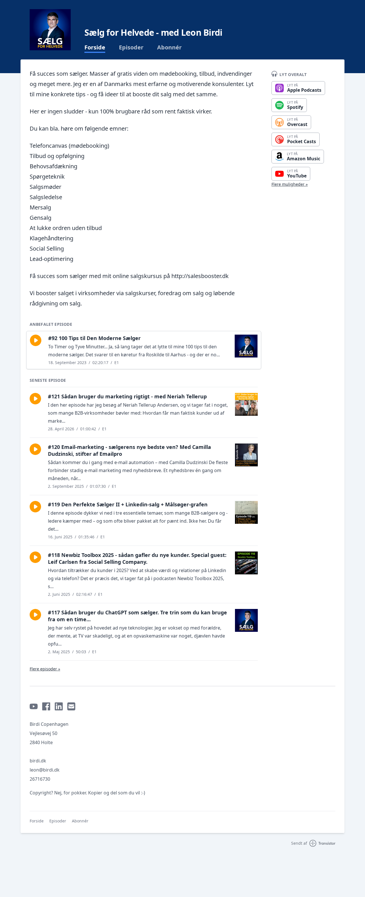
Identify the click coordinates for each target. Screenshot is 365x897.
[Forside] (50, 29)
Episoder (131, 47)
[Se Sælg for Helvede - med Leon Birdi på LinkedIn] (59, 706)
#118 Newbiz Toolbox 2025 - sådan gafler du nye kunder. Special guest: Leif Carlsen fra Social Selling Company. (137, 558)
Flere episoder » (45, 669)
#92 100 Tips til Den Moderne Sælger (94, 338)
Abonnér (169, 47)
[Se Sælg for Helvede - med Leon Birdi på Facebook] (46, 706)
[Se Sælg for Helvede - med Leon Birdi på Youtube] (34, 706)
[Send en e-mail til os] (71, 706)
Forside (94, 47)
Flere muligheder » (289, 184)
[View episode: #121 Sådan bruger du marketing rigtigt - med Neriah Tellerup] (246, 404)
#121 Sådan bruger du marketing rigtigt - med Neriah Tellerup (127, 396)
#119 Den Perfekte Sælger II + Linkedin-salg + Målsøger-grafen (128, 504)
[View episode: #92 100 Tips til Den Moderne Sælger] (246, 346)
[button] (35, 340)
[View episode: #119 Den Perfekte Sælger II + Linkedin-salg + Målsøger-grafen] (246, 512)
